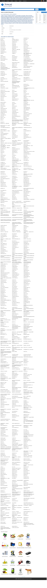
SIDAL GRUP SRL (3, 44)
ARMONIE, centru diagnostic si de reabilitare (17, 361)
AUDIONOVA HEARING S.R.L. (16, 242)
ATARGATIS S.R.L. (14, 176)
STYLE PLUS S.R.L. (14, 498)
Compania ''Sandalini (26, 45)
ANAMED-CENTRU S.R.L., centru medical (17, 444)
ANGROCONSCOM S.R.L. (15, 112)
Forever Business (3, 103)
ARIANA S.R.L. (2, 141)
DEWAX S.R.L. (14, 147)
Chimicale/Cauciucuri (5, 547)
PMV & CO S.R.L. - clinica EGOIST (28, 347)
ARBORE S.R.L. (3, 325)
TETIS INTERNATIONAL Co (27, 201)
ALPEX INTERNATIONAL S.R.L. (27, 137)
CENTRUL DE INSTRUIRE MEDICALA (5, 257)
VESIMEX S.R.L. (26, 230)
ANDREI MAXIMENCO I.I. (4, 168)
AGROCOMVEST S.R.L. (15, 434)
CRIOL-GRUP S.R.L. (26, 517)
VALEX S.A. (13, 55)
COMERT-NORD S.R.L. (26, 270)
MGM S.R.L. (13, 407)
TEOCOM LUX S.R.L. (14, 199)
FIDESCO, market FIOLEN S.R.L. (5, 462)
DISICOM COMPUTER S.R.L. (4, 296)
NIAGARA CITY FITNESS (15, 409)
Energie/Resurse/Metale (13, 556)
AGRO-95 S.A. (2, 433)
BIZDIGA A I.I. (25, 383)
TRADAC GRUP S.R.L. (15, 152)
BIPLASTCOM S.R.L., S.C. (4, 334)
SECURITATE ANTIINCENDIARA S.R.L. (5, 419)
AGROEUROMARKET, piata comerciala (28, 434)
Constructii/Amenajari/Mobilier (21, 547)
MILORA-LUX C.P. (3, 469)
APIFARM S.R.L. (26, 360)
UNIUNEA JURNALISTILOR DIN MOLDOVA (6, 217)
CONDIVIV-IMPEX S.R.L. (4, 275)
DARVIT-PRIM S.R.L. (26, 307)
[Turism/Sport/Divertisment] (5, 570)
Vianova (2, 62)
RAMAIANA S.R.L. (3, 470)
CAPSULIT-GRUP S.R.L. (4, 247)
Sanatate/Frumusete (5, 565)
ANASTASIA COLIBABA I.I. (4, 445)
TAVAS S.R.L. (13, 195)
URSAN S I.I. (25, 225)
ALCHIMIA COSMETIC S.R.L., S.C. (16, 440)
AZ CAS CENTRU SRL (26, 56)
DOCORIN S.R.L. (14, 297)
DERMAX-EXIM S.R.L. (15, 291)
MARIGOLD (25, 129)
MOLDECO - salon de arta (27, 345)
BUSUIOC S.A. (14, 125)
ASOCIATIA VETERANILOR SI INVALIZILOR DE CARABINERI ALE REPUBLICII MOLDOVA (17, 366)
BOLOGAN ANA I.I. (3, 387)
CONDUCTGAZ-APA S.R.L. (15, 275)
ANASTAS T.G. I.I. (26, 444)
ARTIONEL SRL (14, 45)
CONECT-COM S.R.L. (26, 275)
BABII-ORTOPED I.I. (26, 328)
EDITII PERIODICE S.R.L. (4, 302)
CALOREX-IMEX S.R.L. (15, 244)
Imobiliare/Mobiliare (20, 556)
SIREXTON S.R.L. (26, 485)
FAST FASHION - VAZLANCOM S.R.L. (28, 341)
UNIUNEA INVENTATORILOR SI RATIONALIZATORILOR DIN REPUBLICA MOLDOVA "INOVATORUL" (29, 215)
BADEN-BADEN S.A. (3, 375)
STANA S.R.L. (13, 496)
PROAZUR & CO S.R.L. (15, 71)
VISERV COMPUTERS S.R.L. (27, 55)
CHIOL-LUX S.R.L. (14, 265)
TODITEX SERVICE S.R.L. (4, 111)
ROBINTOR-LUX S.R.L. (26, 414)
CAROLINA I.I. (14, 248)
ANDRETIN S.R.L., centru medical (28, 445)
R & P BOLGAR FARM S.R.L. (15, 191)
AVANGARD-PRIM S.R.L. (15, 328)
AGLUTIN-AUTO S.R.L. (26, 432)
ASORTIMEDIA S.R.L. (14, 141)
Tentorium (2, 55)
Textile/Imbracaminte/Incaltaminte (21, 565)
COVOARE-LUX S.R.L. (15, 282)
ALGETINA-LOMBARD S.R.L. (4, 354)
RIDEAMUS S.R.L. (14, 473)
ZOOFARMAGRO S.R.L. (26, 152)
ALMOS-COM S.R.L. (3, 56)
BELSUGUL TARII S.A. (26, 378)
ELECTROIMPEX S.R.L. (3, 190)
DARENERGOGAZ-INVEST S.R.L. (28, 127)
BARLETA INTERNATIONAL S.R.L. (16, 116)
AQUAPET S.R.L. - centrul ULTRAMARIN (29, 169)
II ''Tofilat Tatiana (26, 49)
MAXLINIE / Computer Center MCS (16, 468)
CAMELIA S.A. (14, 183)
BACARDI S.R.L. (3, 374)
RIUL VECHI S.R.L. (14, 523)
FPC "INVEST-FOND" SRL (15, 40)
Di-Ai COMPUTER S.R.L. (27, 291)
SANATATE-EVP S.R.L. (26, 478)
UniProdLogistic (14, 44)
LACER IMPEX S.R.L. (26, 343)
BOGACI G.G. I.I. (3, 336)
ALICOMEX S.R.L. (3, 162)
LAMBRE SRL (14, 53)
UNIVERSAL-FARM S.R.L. (4, 225)
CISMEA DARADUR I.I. (15, 266)
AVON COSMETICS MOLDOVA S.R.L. (5, 178)
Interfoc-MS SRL (14, 59)
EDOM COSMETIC (14, 91)
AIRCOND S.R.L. (26, 156)
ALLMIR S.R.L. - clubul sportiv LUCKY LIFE (17, 163)
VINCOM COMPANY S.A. (4, 74)
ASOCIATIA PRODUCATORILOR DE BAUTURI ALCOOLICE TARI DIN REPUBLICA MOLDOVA (5, 366)
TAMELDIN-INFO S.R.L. (3, 305)
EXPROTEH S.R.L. (3, 92)
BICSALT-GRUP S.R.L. (15, 382)
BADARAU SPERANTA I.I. (15, 374)
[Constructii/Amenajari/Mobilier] (20, 544)
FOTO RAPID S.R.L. (14, 463)
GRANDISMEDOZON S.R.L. (15, 343)
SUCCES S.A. (14, 499)
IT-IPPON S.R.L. (2, 403)
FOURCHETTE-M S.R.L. (27, 398)
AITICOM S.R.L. (2, 157)
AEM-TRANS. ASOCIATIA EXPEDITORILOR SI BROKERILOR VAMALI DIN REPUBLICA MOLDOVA (6, 352)
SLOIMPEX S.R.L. (14, 487)
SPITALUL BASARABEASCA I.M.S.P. (28, 423)
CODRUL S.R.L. (3, 270)
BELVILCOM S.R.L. (14, 118)
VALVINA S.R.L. (25, 315)
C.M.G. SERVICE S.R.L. (15, 243)
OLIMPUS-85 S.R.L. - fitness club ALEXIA (6, 347)
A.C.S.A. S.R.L (25, 429)
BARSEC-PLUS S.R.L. (26, 116)
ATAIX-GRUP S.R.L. (26, 141)
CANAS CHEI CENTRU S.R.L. (27, 183)
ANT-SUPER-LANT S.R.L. (15, 168)
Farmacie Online (23, 576)
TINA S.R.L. (25, 202)
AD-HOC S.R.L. (25, 155)
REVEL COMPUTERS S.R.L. (27, 191)
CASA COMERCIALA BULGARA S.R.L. (5, 127)
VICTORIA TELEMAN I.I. (3, 504)
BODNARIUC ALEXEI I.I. (27, 334)
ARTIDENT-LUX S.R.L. (26, 325)
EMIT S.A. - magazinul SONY (27, 396)
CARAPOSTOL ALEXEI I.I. (4, 308)
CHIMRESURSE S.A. (3, 265)
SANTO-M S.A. (14, 107)
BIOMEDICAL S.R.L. (3, 383)
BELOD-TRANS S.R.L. (26, 318)
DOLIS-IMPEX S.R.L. (26, 297)
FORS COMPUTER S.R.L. (4, 463)
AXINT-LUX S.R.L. (26, 144)
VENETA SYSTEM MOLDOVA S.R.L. (28, 66)
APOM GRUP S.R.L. (14, 113)
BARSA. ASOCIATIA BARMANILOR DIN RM (29, 316)
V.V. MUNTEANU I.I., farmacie (4, 429)
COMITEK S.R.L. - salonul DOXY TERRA (17, 517)
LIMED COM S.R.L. (26, 404)
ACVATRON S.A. (14, 155)
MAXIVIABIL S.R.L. (3, 468)
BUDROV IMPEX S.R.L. (26, 182)
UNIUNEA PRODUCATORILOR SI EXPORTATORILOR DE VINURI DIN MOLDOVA (28, 220)
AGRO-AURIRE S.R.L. (15, 433)
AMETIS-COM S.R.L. (3, 444)
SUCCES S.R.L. (3, 151)
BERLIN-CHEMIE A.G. (26, 118)
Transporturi (28, 565)
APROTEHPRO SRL (3, 45)
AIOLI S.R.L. (13, 156)
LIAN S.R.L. (2, 191)
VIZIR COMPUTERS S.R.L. (4, 236)
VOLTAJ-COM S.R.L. (26, 236)
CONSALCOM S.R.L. (26, 394)
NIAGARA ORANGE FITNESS (27, 409)
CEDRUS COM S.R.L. (26, 252)
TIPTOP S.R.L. (2, 204)
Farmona (13, 92)
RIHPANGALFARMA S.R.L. (4, 474)
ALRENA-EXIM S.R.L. (3, 355)
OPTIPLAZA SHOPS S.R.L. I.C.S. (28, 48)
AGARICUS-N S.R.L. (14, 432)
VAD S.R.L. (25, 133)
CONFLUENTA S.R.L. (14, 276)
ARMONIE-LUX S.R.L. (26, 454)
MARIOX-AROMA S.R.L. (26, 522)
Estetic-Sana (25, 91)
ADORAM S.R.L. (3, 100)
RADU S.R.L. (2, 150)
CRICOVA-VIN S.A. (14, 283)
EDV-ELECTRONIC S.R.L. (27, 302)
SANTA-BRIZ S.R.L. (3, 481)
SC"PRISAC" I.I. (25, 43)
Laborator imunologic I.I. (15, 95)
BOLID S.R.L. (13, 386)
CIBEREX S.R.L (25, 265)
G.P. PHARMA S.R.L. (26, 463)
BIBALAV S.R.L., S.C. (3, 315)
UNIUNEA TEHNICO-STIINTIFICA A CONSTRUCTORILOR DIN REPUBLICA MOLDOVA (17, 223)
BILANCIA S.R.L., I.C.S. (15, 333)
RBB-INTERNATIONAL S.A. (27, 412)
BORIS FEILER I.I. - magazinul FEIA (28, 387)
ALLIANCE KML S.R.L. (3, 163)
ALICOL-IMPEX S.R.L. (26, 160)
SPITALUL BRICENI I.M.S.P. (4, 425)
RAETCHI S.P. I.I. (14, 412)
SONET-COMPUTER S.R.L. (27, 108)
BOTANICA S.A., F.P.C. (15, 389)
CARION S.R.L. (2, 248)
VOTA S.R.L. (2, 237)
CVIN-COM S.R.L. (3, 286)
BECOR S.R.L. (14, 117)
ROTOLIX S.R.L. (26, 475)
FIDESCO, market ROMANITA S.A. (16, 462)
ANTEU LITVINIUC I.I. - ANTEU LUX (16, 140)
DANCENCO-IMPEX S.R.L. (27, 287)
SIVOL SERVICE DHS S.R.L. (4, 487)
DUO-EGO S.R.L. (14, 300)
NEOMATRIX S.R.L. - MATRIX (15, 469)
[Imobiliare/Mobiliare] (20, 553)
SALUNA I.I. (2, 107)
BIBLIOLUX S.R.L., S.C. (3, 333)
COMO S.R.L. (13, 271)
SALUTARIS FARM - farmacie (27, 71)
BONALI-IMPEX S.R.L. (26, 336)
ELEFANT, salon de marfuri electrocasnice (17, 190)
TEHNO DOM (25, 196)
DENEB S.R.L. (2, 53)
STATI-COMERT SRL (3, 49)
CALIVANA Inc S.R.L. (3, 183)
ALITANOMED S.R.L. (26, 162)
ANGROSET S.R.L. (3, 140)
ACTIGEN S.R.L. (14, 134)
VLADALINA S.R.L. (26, 44)
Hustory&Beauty (26, 103)
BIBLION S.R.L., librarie (3, 382)
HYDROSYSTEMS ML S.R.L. (4, 59)
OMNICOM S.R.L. (26, 411)
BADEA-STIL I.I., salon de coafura (28, 374)
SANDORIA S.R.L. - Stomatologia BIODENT (17, 480)
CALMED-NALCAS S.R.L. (4, 244)
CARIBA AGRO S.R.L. (26, 247)
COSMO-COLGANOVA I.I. (4, 282)
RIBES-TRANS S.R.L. (3, 473)
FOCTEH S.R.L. (14, 398)
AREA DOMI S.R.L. (3, 171)
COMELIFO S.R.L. (14, 270)
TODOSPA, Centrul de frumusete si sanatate (29, 151)
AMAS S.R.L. (13, 138)
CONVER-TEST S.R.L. (3, 281)
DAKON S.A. (25, 286)
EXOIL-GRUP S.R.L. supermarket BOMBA (17, 397)
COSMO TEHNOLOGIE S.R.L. (27, 281)
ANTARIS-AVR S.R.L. (26, 112)
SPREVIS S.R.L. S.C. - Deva (27, 96)
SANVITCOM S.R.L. (14, 481)
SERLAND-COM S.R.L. (15, 484)
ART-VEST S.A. (25, 171)
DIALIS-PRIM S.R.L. (14, 292)
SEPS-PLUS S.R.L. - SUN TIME (4, 420)
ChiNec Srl (13, 102)
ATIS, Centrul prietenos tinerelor (27, 176)
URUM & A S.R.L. (3, 226)
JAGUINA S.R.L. (26, 403)
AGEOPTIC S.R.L (3, 156)
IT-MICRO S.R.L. (14, 403)
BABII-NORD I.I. (25, 373)
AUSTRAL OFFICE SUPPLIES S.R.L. (16, 144)
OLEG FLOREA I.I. (26, 469)
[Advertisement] (28, 5)
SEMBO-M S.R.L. (26, 419)
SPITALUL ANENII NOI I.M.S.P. (16, 423)
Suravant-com (2, 97)
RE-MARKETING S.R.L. (3, 414)
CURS (37, 12)
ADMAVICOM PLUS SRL (15, 74)
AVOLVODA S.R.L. (26, 177)
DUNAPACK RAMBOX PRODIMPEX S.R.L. (6, 300)
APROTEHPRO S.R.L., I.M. (27, 509)
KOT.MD (13, 129)
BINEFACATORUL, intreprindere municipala (29, 382)
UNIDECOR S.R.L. (14, 66)
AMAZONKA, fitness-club (4, 112)
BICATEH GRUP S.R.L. (26, 181)
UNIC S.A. (13, 211)
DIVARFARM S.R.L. (26, 296)
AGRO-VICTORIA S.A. (3, 434)
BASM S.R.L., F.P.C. (3, 117)
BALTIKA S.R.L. (2, 116)
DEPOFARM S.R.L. (3, 291)
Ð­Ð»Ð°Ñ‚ (25, 111)
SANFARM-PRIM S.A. (26, 480)
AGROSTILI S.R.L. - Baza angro (4, 505)
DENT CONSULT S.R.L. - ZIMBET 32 (5, 147)
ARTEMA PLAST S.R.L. (15, 100)
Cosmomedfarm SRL (14, 77)
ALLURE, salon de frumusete (27, 354)
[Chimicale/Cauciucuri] (5, 544)
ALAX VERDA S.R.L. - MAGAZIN (28, 505)
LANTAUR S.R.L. (14, 404)
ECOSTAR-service (26, 102)
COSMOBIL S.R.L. (3, 396)
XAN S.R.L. (13, 237)
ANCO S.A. (25, 138)
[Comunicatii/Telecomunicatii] (12, 570)
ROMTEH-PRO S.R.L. (14, 96)
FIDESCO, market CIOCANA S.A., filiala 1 (17, 522)
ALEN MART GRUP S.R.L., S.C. (27, 440)
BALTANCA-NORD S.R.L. (27, 375)
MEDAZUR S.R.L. (26, 468)
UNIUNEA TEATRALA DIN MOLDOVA (5, 222)
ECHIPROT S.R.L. (14, 188)
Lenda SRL (25, 95)
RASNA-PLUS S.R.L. (14, 470)
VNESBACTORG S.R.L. (15, 236)
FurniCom (25, 92)
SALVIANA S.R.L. (14, 417)
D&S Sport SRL (25, 39)
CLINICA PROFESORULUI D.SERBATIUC (6, 517)
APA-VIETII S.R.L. (14, 360)
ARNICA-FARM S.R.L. (3, 455)
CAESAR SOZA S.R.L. (15, 307)
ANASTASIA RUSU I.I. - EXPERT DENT (17, 445)
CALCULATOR (44, 12)
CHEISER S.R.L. (26, 526)
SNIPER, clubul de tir (3, 488)
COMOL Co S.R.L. (26, 271)
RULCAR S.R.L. (14, 43)
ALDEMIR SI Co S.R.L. (26, 157)
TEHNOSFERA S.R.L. (14, 151)
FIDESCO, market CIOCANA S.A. (16, 460)
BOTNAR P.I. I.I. (25, 514)
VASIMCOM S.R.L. (3, 229)
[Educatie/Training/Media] (28, 544)
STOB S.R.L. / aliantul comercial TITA (5, 498)
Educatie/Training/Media (28, 547)
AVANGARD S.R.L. (26, 242)
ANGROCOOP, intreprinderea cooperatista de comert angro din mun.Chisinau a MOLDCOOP (17, 449)
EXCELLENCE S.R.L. (3, 397)
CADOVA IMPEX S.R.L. (26, 243)
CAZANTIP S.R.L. (3, 252)
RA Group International (26, 85)
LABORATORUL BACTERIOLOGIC (5, 404)
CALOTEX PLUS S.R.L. (26, 244)
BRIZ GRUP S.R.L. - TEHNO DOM (5, 123)
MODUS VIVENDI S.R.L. (27, 77)
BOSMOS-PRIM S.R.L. (3, 182)
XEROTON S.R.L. (26, 237)
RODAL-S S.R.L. (26, 150)
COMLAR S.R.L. (3, 271)
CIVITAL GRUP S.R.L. (26, 266)
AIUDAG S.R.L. (25, 351)
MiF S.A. (13, 84)
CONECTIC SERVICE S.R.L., (4, 276)
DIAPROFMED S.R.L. (3, 312)
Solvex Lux (25, 40)
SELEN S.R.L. (14, 419)
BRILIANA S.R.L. (26, 389)
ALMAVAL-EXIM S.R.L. (15, 137)
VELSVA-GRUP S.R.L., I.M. (27, 312)
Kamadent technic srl (3, 48)
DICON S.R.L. (25, 292)
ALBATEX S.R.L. (14, 157)
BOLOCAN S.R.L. (26, 386)
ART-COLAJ (2, 316)
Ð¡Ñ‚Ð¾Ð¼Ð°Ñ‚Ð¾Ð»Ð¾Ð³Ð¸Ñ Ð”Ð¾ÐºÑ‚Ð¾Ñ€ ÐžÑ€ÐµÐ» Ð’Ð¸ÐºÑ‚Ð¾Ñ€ (16, 82)
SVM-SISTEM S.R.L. (26, 427)
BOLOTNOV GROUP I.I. (15, 336)
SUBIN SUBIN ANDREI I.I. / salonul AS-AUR (29, 498)
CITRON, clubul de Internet (15, 527)
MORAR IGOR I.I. (14, 48)
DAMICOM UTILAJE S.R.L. (4, 186)
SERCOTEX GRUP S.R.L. (15, 420)
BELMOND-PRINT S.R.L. (15, 318)
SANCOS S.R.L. (3, 480)
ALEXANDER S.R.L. (3, 160)
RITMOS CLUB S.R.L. (14, 474)
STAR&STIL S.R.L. (3, 526)
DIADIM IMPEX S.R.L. (3, 292)
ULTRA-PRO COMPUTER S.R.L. (5, 133)
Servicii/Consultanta (12, 565)
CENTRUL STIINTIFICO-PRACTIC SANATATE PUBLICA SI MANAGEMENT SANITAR (5, 528)
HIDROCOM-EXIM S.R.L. (4, 129)
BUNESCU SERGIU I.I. (3, 102)
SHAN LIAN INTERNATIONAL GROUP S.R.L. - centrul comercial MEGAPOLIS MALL (28, 421)
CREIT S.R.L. (2, 283)
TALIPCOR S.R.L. (26, 194)
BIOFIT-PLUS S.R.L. (14, 315)
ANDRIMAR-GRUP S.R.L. (27, 74)
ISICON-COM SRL (3, 95)
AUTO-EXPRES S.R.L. (15, 177)
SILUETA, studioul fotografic (4, 485)
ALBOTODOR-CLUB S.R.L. (27, 439)
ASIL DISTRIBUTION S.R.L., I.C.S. (5, 326)
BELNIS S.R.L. (2, 118)
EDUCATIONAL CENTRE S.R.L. (16, 302)
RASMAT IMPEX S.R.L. (15, 150)
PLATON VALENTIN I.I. (3, 523)
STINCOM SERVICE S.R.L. (27, 496)
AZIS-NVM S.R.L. (14, 178)
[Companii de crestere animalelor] (28, 570)
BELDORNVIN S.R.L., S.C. (4, 318)
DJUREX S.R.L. (2, 297)
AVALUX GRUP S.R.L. (15, 56)
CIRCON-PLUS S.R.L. (3, 266)
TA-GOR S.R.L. (14, 194)
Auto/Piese (28, 556)
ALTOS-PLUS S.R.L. (26, 163)
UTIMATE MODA (14, 111)
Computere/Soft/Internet (13, 547)
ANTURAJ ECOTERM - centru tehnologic (6, 169)
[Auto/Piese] (28, 553)
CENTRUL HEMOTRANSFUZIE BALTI (17, 394)
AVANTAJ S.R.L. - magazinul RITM (28, 455)
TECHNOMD (13, 97)
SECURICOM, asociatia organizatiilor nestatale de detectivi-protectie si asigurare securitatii (29, 524)
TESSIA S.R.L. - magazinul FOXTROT (16, 201)
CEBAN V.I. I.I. (14, 252)
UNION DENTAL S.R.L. (15, 305)
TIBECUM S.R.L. (3, 202)
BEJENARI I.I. (13, 378)
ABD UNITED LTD (26, 62)
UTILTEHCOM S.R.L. (26, 226)
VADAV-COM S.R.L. (14, 429)
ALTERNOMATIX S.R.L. (15, 355)
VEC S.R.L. (25, 229)
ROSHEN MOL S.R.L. (14, 475)
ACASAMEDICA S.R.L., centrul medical (28, 349)
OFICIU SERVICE (3, 43)
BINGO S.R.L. (25, 333)
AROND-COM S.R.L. (26, 361)
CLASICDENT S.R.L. (26, 515)
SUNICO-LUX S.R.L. (26, 499)
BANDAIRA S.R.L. (14, 145)
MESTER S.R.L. (2, 407)
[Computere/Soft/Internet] (12, 544)
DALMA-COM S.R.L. (14, 287)
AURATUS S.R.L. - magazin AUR (28, 113)
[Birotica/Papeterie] (28, 535)
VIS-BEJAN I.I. (25, 97)
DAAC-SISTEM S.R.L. (14, 286)
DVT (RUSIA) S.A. (3, 301)
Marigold (25, 81)
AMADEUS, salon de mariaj (27, 355)
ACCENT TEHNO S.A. (3, 155)
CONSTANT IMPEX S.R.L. (27, 276)
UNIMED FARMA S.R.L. (15, 60)
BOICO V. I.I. (2, 386)
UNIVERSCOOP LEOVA (15, 225)
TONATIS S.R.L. (2, 152)
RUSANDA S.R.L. (3, 194)
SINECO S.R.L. (14, 108)
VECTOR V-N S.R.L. (3, 230)
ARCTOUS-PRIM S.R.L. (26, 140)
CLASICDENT (2, 77)
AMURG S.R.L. (14, 509)
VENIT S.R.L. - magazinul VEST (16, 230)
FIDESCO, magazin (3, 522)
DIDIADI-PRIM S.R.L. (26, 147)
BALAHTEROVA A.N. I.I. (15, 375)
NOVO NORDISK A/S (14, 411)
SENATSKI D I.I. (2, 484)
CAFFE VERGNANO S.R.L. (27, 125)
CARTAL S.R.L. (25, 248)
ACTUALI (2, 242)
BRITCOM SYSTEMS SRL (27, 67)
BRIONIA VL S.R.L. (14, 182)
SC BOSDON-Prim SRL (26, 75)
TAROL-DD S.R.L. (3, 195)
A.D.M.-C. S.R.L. (3, 307)
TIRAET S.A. (13, 204)
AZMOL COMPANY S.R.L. (4, 243)
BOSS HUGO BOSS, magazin (4, 389)
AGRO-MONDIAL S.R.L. (26, 433)
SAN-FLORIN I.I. (14, 478)
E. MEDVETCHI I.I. (14, 301)
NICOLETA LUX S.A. (26, 84)
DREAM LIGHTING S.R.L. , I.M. (27, 69)
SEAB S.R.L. (25, 481)
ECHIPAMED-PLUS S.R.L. (27, 301)
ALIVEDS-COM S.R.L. (3, 137)
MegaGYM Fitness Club (3, 96)
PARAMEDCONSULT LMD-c (15, 85)
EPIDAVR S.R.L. (3, 40)
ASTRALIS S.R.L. (3, 328)
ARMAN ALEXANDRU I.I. (4, 361)
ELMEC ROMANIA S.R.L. (15, 396)
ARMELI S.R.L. (14, 454)
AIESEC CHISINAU (14, 351)
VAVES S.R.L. (13, 229)
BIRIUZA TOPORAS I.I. (15, 383)
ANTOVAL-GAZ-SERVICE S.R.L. (28, 168)
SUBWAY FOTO (2, 499)
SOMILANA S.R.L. (26, 488)
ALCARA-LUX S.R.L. (3, 440)
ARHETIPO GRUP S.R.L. (15, 171)
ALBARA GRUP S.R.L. (3, 439)
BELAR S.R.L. (25, 117)
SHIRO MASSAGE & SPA (27, 107)
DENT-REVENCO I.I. (26, 186)
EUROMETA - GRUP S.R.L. (15, 39)
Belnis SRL (2, 39)
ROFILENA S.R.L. (26, 474)
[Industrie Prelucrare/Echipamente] (20, 570)
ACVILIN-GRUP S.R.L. (26, 134)
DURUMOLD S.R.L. (26, 300)
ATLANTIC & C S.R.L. (3, 177)
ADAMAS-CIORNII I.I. (3, 432)
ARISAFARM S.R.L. (3, 454)
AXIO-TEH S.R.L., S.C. (3, 373)
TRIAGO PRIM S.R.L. (3, 66)
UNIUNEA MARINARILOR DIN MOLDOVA (17, 217)
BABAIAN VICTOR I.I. (14, 373)
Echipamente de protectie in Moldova (5, 91)
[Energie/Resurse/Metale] (12, 553)
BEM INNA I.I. (13, 181)
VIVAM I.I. (13, 504)
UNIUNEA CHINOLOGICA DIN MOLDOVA (17, 212)
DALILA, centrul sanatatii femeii (4, 287)
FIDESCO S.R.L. (26, 397)
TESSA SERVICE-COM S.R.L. (4, 201)
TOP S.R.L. (25, 204)
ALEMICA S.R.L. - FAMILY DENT (16, 49)
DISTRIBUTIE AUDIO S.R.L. (15, 296)
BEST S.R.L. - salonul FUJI (27, 380)
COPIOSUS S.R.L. (14, 281)
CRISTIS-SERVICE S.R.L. (27, 283)
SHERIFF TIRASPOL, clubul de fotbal (28, 484)
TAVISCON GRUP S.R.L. (27, 195)
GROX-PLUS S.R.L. (26, 190)
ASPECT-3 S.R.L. (3, 511)
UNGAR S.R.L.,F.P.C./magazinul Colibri (5, 211)
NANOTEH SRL (2, 71)
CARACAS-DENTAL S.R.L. (15, 247)
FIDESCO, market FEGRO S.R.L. (28, 460)
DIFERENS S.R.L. (3, 188)
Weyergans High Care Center (15, 62)
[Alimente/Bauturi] (12, 535)
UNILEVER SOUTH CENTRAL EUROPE (29, 211)
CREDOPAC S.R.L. (26, 282)
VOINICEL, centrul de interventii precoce (29, 504)
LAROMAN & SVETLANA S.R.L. (27, 59)
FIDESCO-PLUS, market (27, 462)
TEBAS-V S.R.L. (14, 196)
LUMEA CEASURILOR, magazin (5, 345)
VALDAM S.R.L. (14, 312)
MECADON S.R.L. (3, 84)
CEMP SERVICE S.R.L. (3, 253)
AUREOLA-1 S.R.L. (3, 144)
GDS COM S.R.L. (14, 103)
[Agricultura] (5, 535)
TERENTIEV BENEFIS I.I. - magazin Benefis (29, 199)
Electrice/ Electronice (5, 556)
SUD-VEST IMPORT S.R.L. (15, 427)
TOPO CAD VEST (3, 60)
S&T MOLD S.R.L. (3, 417)
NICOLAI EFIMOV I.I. (3, 411)
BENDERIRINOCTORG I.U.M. (4, 380)
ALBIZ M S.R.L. (14, 439)
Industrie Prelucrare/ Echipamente (20, 574)
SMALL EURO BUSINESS (27, 487)
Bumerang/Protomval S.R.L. (4, 69)
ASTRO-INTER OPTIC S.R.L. (4, 176)
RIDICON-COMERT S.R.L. (27, 473)
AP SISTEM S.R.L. (3, 75)
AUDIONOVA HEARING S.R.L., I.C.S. (28, 511)
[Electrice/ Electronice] (5, 553)
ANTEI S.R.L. (2, 360)
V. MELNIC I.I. (13, 133)
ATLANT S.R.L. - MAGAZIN (15, 511)
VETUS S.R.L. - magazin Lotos (4, 231)
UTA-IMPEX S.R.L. (14, 226)
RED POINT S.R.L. (14, 414)
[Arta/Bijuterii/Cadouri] (20, 535)
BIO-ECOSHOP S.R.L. (15, 67)
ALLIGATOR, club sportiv (15, 354)
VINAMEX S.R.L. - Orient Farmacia (16, 231)
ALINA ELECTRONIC (14, 162)
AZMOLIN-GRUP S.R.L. (26, 178)
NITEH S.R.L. (2, 85)
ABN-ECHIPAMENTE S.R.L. (4, 134)
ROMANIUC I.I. (2, 475)
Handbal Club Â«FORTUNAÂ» (4, 81)
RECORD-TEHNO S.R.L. (27, 470)
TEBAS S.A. (2, 196)
